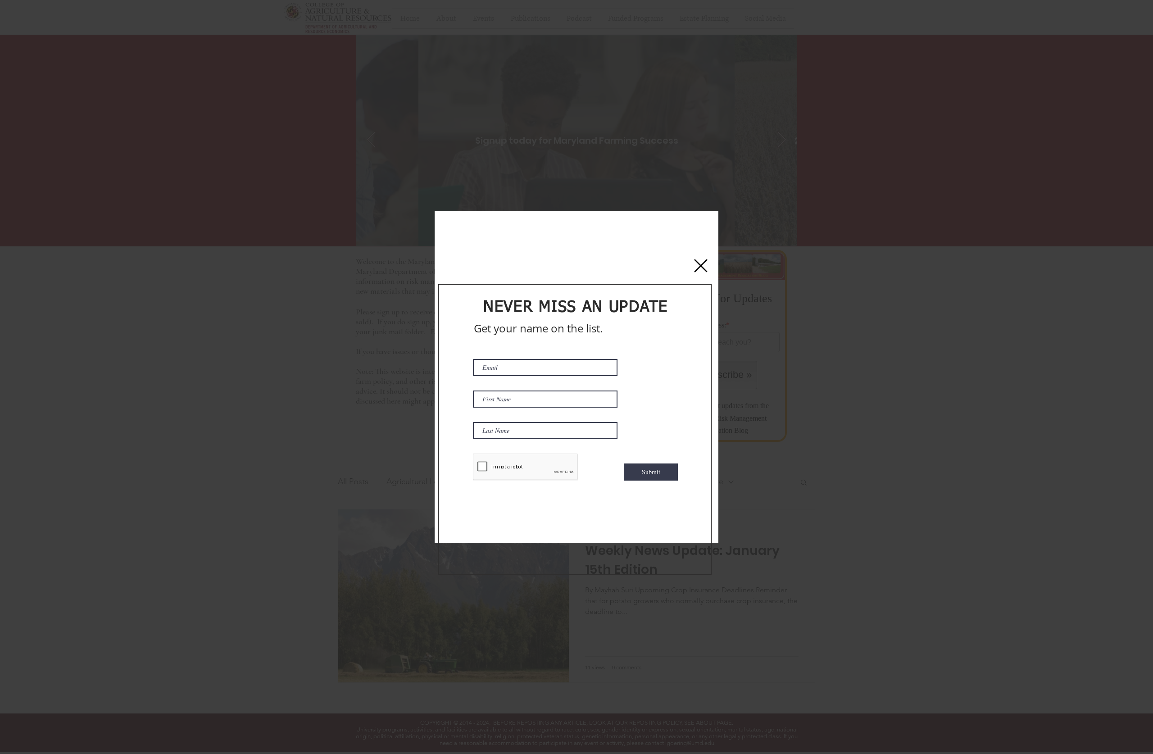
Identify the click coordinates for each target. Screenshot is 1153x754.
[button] (701, 266)
